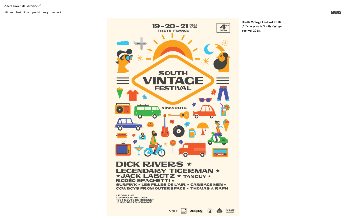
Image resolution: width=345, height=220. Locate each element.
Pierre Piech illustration (22, 6)
